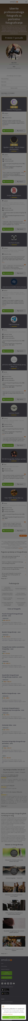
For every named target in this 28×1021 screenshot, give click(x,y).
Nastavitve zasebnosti (7, 1014)
